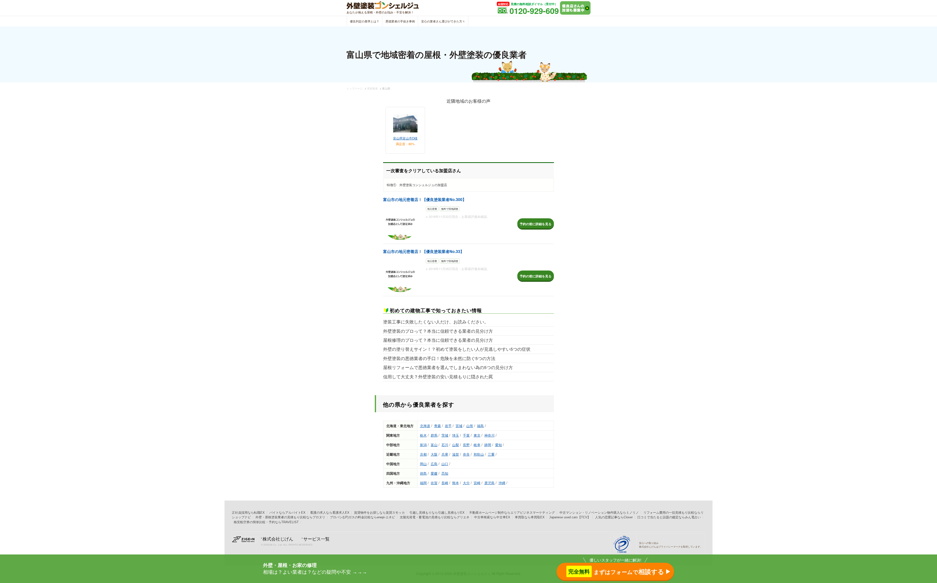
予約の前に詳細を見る (535, 223)
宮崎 (477, 482)
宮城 (459, 425)
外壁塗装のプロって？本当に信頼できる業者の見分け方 (438, 331)
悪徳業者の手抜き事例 (400, 21)
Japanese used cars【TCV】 (570, 517)
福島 (480, 425)
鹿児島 (489, 482)
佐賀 (434, 482)
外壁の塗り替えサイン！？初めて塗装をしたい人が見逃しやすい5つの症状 (456, 349)
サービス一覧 (316, 539)
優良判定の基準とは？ (364, 21)
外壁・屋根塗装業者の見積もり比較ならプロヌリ (290, 517)
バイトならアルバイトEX (287, 512)
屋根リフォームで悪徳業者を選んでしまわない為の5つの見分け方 (448, 367)
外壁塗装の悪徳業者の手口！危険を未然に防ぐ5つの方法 (439, 358)
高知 (444, 473)
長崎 (444, 482)
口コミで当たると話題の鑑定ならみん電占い (669, 517)
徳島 (423, 473)
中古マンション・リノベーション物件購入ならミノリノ (599, 512)
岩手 (448, 425)
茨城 (444, 435)
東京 (477, 435)
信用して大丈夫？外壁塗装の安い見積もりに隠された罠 (438, 376)
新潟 (423, 444)
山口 (444, 463)
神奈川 (489, 435)
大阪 (434, 454)
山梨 (455, 444)
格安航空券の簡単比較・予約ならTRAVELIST (266, 522)
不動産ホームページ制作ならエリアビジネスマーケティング (512, 512)
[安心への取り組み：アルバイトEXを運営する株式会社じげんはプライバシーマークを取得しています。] (623, 545)
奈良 (466, 454)
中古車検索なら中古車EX (492, 517)
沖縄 (502, 482)
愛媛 (434, 473)
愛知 (498, 444)
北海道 (425, 425)
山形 (469, 425)
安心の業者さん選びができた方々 (443, 21)
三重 (491, 454)
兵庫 (444, 454)
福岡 (423, 482)
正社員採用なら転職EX (248, 512)
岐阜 (477, 444)
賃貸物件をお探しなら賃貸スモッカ (379, 512)
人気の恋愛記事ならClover (614, 517)
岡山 (423, 463)
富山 (434, 444)
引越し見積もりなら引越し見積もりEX (437, 512)
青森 (437, 425)
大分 (466, 482)
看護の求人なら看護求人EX (329, 512)
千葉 (466, 435)
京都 (423, 454)
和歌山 (479, 454)
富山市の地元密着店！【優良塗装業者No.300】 (424, 199)
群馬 (434, 435)
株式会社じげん (278, 539)
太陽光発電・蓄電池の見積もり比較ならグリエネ (434, 517)
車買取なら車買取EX (530, 517)
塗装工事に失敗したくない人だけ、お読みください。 (436, 322)
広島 (434, 463)
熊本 (455, 482)
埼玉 (455, 435)
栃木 (423, 435)
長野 (466, 444)
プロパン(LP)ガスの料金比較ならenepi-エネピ (362, 517)
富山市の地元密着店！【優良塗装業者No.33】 (423, 251)
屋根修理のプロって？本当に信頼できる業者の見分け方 (438, 340)
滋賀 (455, 454)
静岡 (487, 444)
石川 (444, 444)
